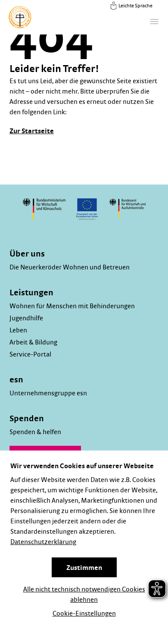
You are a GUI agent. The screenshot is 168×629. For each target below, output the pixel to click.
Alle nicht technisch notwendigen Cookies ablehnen (84, 594)
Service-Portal (30, 354)
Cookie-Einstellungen (84, 613)
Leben (18, 330)
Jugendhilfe (26, 318)
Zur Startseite (31, 131)
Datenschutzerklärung (43, 541)
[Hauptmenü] (154, 21)
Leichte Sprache (135, 5)
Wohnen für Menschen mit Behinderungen (72, 306)
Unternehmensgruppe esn (48, 393)
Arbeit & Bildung (33, 342)
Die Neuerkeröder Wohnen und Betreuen (69, 267)
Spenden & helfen (35, 432)
